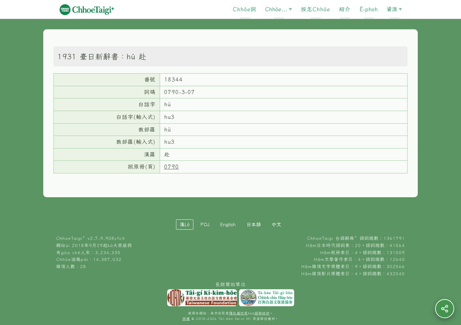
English (228, 224)
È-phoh (369, 9)
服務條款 (262, 313)
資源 (391, 9)
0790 (171, 167)
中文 (276, 224)
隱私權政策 (238, 313)
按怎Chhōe (315, 9)
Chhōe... (276, 9)
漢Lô (185, 224)
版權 (186, 319)
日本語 (254, 224)
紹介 (345, 9)
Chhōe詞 (244, 9)
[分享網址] (444, 308)
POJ (205, 224)
